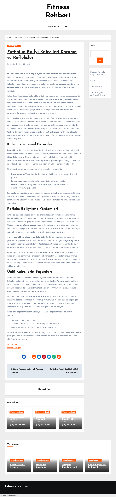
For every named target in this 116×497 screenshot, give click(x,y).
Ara (92, 46)
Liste (65, 26)
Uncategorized (14, 46)
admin (12, 64)
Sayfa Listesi (54, 26)
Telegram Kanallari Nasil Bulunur (69, 419)
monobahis (12, 344)
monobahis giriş (14, 348)
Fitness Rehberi (17, 486)
